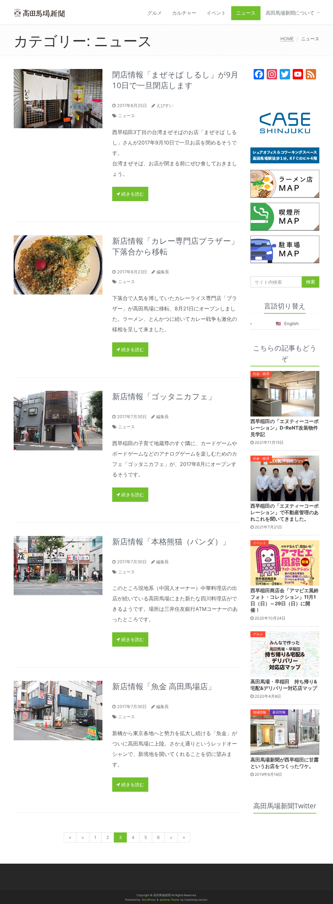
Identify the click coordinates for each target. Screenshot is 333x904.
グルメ (154, 13)
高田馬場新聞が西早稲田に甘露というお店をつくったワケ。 (284, 763)
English (291, 323)
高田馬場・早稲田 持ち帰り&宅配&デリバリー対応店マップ (283, 684)
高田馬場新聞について (290, 13)
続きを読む (132, 194)
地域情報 (259, 712)
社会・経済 (261, 374)
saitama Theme (169, 899)
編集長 (162, 271)
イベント (216, 13)
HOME (287, 38)
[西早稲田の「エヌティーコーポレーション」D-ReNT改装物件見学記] (285, 393)
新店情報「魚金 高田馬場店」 (164, 686)
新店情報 (279, 712)
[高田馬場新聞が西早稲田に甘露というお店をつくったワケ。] (285, 731)
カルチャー (184, 13)
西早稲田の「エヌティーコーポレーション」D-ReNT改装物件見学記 (284, 427)
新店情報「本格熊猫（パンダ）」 (171, 541)
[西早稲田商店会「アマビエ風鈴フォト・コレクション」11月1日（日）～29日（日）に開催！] (285, 562)
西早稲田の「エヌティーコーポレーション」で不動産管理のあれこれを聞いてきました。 (284, 512)
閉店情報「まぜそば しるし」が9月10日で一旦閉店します (175, 79)
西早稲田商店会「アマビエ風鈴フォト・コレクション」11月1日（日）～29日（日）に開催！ (284, 600)
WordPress (148, 899)
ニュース (246, 13)
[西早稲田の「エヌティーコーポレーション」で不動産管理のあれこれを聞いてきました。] (285, 477)
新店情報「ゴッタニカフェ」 (164, 396)
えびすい (164, 105)
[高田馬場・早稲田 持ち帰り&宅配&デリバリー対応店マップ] (285, 653)
